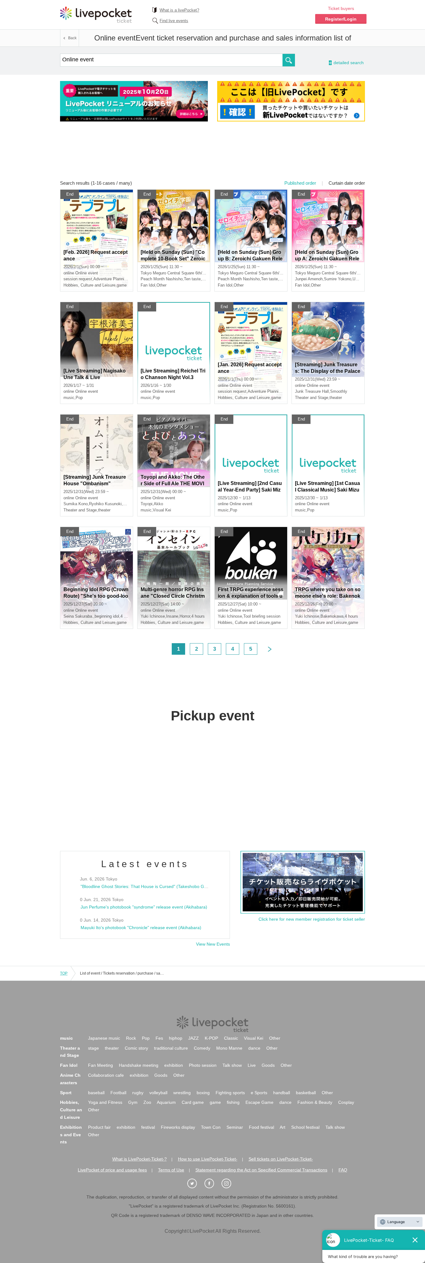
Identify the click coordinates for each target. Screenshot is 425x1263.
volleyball (158, 1092)
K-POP (211, 1038)
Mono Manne (229, 1048)
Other (274, 1038)
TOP (64, 973)
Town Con (211, 1127)
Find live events (174, 20)
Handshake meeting (138, 1065)
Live (252, 1065)
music (66, 1038)
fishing (233, 1102)
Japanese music (104, 1038)
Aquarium (166, 1102)
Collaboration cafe (106, 1075)
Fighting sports (230, 1092)
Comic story (136, 1048)
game (215, 1102)
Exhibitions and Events (71, 1135)
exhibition (173, 1065)
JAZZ (193, 1038)
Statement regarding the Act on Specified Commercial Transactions (261, 1169)
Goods (268, 1065)
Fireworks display (178, 1127)
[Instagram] (230, 1184)
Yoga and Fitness (105, 1102)
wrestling (182, 1092)
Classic (231, 1038)
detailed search (348, 62)
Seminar (235, 1127)
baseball (96, 1092)
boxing (203, 1092)
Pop (146, 1038)
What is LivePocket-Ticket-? (139, 1158)
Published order (300, 183)
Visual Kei (253, 1038)
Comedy (202, 1048)
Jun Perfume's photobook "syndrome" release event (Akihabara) (144, 907)
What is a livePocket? (179, 10)
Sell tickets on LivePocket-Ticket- (281, 1158)
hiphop (175, 1038)
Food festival (261, 1127)
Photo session (203, 1065)
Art (282, 1127)
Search (289, 60)
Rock (131, 1038)
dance (254, 1048)
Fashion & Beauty (314, 1102)
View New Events (213, 944)
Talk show (232, 1065)
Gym (133, 1102)
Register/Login (341, 19)
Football (118, 1092)
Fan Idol (68, 1065)
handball (281, 1092)
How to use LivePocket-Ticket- (207, 1158)
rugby (137, 1092)
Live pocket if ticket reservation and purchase (96, 14)
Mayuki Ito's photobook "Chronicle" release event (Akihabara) (141, 927)
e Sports (259, 1092)
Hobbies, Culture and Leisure (71, 1110)
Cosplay (346, 1102)
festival (148, 1127)
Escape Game (259, 1102)
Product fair (99, 1127)
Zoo (147, 1102)
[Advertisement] (212, 155)
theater (112, 1048)
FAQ (343, 1169)
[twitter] (195, 1184)
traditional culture (171, 1048)
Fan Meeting (100, 1065)
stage (93, 1048)
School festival (305, 1127)
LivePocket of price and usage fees (112, 1169)
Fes (159, 1038)
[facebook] (212, 1184)
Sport (66, 1092)
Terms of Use (171, 1169)
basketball (306, 1092)
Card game (193, 1102)
